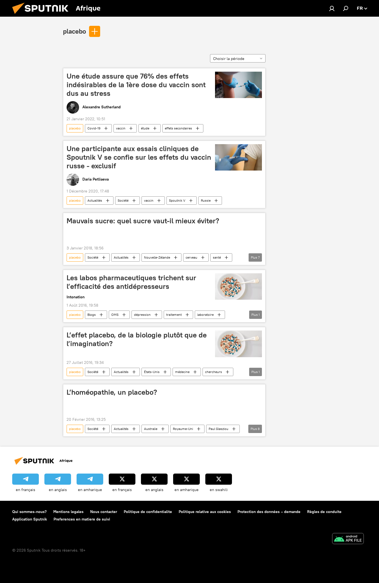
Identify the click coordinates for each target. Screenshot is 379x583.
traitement (174, 314)
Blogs (91, 314)
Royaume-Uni (183, 429)
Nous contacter (103, 511)
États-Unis (152, 372)
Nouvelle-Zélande (157, 257)
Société (123, 200)
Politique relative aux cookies (205, 511)
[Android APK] (348, 539)
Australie (150, 429)
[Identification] (331, 8)
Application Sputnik (29, 519)
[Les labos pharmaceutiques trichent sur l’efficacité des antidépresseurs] (238, 286)
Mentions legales (68, 511)
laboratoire (205, 314)
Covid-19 (93, 128)
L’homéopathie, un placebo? (112, 392)
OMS (114, 314)
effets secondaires (178, 128)
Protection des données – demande (268, 511)
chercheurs (213, 372)
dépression (142, 314)
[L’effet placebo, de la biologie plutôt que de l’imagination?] (238, 344)
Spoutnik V (177, 200)
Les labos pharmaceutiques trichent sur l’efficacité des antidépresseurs (131, 282)
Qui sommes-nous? (29, 511)
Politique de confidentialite (148, 511)
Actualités (94, 200)
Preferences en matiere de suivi (82, 519)
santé (217, 257)
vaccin (120, 128)
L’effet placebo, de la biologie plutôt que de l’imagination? (137, 339)
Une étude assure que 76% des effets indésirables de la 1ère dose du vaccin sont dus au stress (136, 85)
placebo (74, 31)
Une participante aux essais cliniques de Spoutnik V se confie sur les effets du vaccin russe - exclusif (139, 157)
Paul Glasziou (218, 429)
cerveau (191, 257)
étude (145, 128)
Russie (206, 200)
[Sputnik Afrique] (42, 15)
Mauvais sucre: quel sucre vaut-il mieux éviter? (143, 220)
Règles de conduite (324, 511)
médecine (182, 372)
